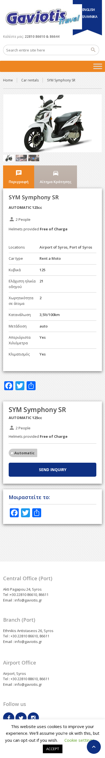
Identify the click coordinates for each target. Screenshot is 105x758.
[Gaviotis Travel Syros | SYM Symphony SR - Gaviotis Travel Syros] (42, 16)
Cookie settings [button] (79, 740)
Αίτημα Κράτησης (55, 177)
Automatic (24, 452)
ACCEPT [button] (52, 748)
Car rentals (30, 80)
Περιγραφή (19, 177)
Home (8, 80)
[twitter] (21, 718)
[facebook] (8, 718)
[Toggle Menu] (97, 66)
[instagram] (33, 718)
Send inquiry (52, 469)
